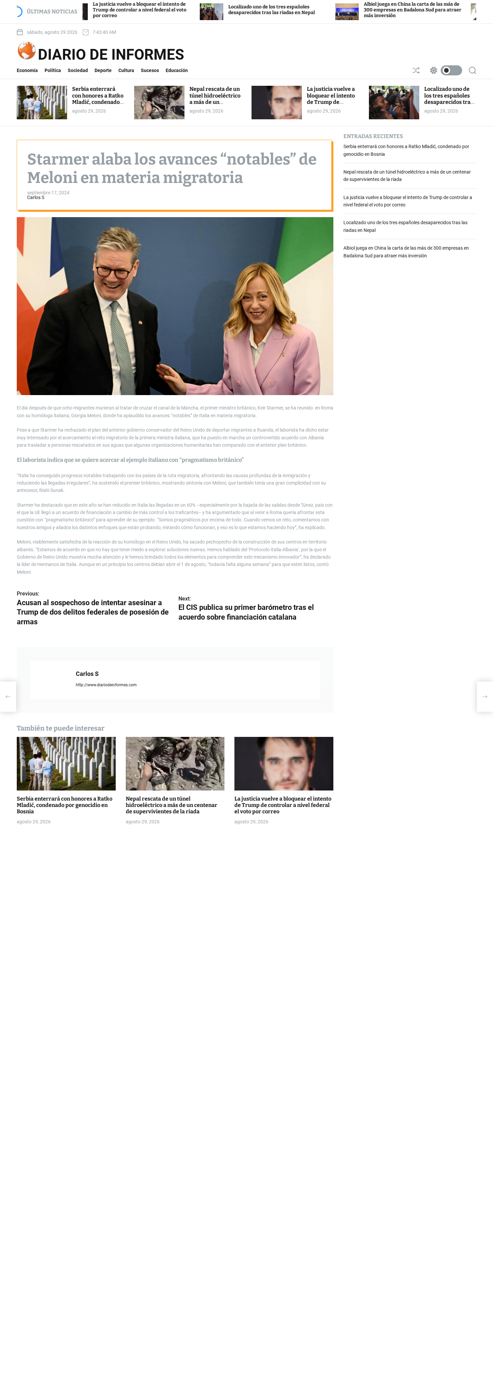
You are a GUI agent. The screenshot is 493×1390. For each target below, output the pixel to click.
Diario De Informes (111, 54)
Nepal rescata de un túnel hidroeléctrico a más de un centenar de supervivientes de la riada (215, 105)
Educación (177, 70)
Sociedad (78, 70)
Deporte (103, 70)
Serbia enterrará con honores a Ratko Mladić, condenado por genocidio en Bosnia (97, 102)
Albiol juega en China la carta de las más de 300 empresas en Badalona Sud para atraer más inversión (368, 9)
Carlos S (35, 197)
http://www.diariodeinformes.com (106, 685)
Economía (27, 70)
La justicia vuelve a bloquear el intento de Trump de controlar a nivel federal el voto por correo (95, 9)
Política (53, 70)
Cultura (126, 70)
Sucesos (150, 70)
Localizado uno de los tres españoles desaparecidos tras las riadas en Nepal (226, 9)
